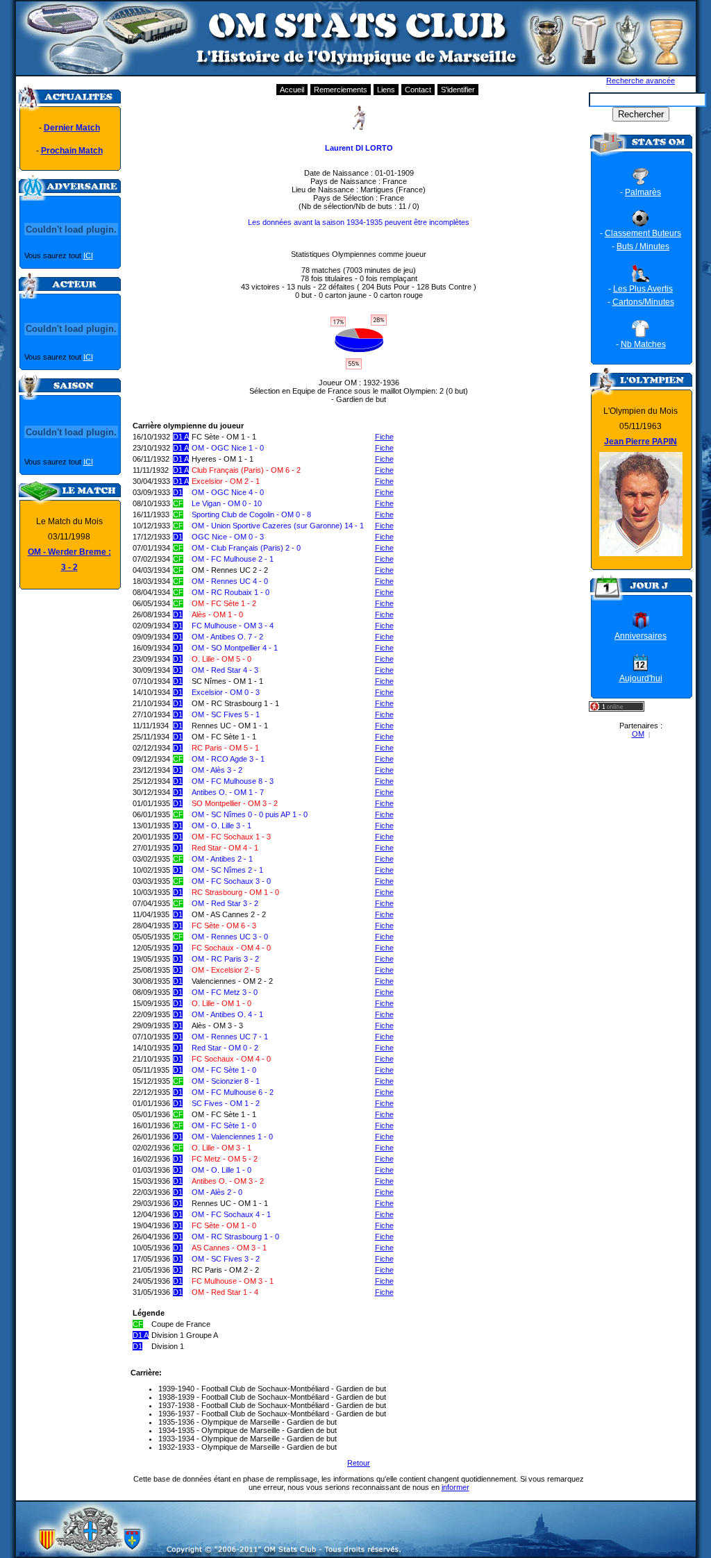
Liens (386, 89)
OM (638, 734)
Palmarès (643, 192)
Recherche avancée (640, 80)
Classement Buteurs (643, 233)
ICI (88, 255)
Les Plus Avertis (643, 289)
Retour (358, 1463)
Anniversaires (640, 636)
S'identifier (458, 89)
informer (455, 1487)
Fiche (384, 437)
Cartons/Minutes (643, 302)
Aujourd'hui (640, 678)
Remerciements (340, 89)
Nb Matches (643, 344)
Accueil (292, 89)
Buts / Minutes (643, 246)
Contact (418, 89)
